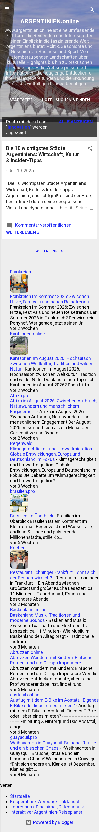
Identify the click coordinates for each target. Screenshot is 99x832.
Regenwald (21, 443)
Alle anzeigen (76, 121)
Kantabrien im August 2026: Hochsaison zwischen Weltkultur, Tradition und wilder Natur (51, 364)
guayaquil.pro (23, 737)
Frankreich (20, 271)
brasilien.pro (22, 491)
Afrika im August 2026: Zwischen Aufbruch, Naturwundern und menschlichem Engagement (53, 406)
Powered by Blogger (52, 822)
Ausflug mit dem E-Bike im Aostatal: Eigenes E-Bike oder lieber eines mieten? (54, 702)
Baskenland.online (28, 609)
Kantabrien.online (27, 333)
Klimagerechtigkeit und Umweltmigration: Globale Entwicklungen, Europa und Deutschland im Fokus (51, 454)
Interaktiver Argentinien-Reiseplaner (46, 812)
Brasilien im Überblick (31, 516)
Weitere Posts (49, 251)
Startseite (21, 100)
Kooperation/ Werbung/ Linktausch (45, 801)
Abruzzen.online (26, 652)
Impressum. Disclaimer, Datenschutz (47, 806)
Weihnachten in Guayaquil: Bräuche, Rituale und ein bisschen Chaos (53, 745)
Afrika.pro (19, 395)
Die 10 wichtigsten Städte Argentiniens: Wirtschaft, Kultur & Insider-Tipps (42, 154)
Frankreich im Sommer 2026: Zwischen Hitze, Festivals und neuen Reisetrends (49, 299)
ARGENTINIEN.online (49, 21)
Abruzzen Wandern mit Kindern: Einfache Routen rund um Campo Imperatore (51, 660)
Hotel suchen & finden (66, 100)
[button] (90, 149)
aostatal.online (24, 694)
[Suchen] (92, 10)
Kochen (18, 547)
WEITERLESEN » (22, 232)
